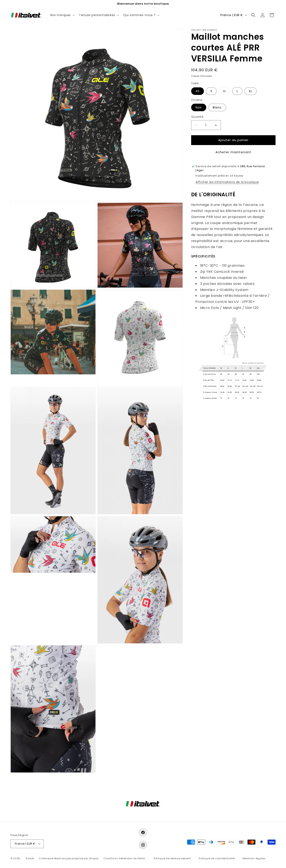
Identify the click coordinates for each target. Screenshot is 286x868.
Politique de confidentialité (217, 858)
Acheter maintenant (233, 152)
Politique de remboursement (172, 858)
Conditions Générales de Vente (124, 858)
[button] (62, 15)
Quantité (197, 117)
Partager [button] (202, 418)
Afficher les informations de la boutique (227, 182)
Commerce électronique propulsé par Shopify (68, 858)
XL (250, 91)
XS (198, 91)
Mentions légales (254, 858)
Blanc (217, 108)
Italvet (30, 858)
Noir (199, 108)
